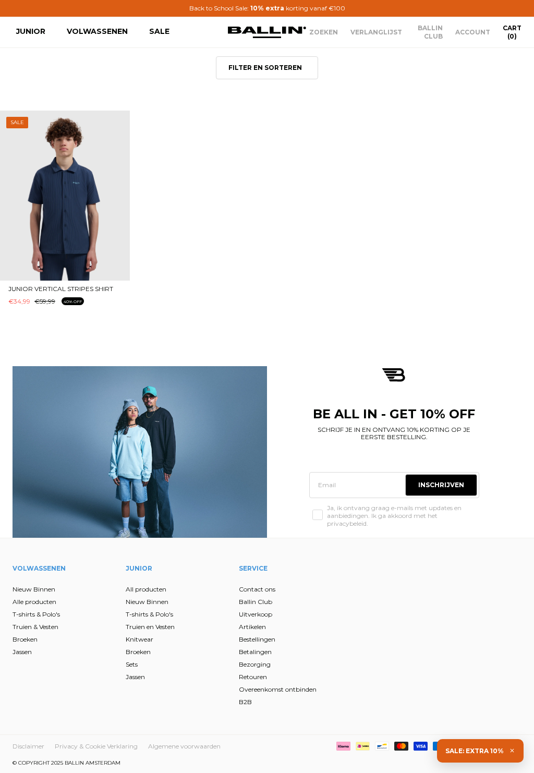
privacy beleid (187, 495)
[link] (167, 276)
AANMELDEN (165, 442)
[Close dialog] (457, 268)
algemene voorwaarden (160, 503)
